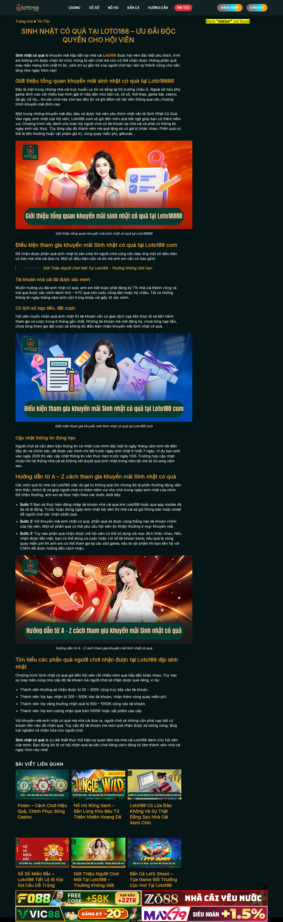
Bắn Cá (133, 8)
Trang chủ (24, 21)
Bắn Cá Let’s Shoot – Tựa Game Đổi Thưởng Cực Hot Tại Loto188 (153, 879)
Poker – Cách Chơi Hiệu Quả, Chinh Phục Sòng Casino (42, 811)
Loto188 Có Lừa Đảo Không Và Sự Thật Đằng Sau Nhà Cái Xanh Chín (151, 814)
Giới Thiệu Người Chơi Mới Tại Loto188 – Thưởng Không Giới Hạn (97, 268)
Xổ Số (94, 8)
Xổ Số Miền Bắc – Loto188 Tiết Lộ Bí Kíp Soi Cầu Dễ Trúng (40, 879)
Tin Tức (183, 8)
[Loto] (37, 7)
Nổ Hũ (113, 8)
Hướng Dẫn (158, 8)
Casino (74, 8)
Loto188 (109, 55)
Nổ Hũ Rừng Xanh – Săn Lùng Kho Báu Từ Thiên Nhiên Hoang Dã (97, 811)
